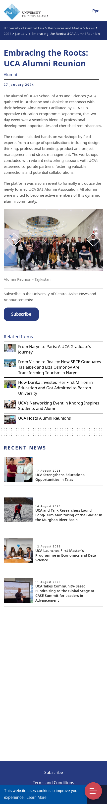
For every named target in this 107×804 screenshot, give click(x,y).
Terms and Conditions (53, 782)
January (21, 33)
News (90, 28)
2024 (7, 33)
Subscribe (53, 772)
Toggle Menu (93, 791)
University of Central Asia (24, 28)
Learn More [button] (36, 797)
